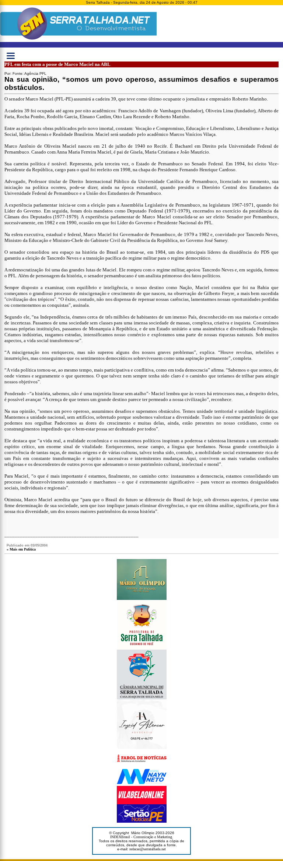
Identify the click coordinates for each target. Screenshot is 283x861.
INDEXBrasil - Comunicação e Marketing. (141, 837)
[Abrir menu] (11, 56)
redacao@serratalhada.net (147, 849)
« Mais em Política (21, 549)
